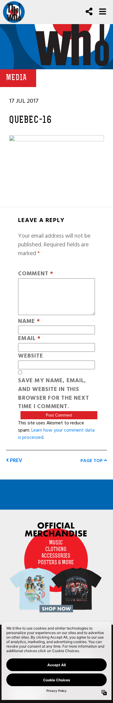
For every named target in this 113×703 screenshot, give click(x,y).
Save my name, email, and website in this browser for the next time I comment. (53, 393)
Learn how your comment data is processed (56, 433)
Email (29, 338)
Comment (35, 274)
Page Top (92, 460)
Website (30, 356)
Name (29, 321)
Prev (15, 460)
